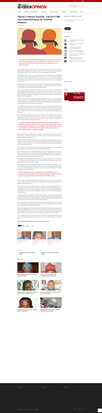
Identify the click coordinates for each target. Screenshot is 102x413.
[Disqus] (39, 332)
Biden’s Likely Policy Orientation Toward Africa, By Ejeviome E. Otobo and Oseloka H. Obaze (27, 292)
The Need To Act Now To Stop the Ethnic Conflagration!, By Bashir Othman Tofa (48, 275)
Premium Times (21, 25)
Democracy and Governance (31, 11)
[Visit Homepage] (32, 6)
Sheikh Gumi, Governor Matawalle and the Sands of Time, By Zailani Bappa (27, 275)
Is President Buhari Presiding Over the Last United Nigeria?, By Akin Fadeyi (27, 310)
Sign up (83, 6)
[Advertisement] (74, 71)
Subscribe (73, 6)
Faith (81, 11)
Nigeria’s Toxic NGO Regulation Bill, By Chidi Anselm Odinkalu (24, 240)
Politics (64, 11)
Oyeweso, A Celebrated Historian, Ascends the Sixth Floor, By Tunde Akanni (50, 292)
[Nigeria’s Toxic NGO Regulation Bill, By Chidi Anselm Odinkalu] (24, 235)
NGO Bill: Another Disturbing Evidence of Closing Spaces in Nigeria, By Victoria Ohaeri (39, 241)
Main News (75, 409)
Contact (83, 409)
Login (80, 6)
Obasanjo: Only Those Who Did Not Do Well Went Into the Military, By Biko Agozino (50, 310)
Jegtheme (37, 409)
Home (19, 11)
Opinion (19, 271)
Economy (44, 11)
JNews (21, 409)
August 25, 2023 (20, 277)
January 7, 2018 (28, 25)
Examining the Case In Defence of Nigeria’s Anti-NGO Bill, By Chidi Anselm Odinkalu (54, 241)
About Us (79, 409)
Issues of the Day (54, 11)
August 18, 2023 (20, 312)
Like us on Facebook (68, 81)
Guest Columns (73, 11)
